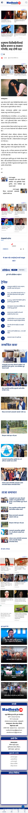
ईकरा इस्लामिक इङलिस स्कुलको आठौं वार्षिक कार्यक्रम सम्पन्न (13, 389)
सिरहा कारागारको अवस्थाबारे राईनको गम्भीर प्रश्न (14, 412)
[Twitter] (21, 249)
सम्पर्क (23, 809)
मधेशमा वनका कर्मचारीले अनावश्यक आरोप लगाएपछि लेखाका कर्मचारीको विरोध (12, 484)
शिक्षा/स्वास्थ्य (14, 766)
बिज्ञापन (20, 809)
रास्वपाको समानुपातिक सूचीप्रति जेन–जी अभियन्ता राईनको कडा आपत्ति (12, 460)
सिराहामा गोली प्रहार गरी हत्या (9, 436)
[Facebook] (23, 249)
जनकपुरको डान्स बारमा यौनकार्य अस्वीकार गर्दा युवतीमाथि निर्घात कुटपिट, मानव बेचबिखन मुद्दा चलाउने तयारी (13, 366)
